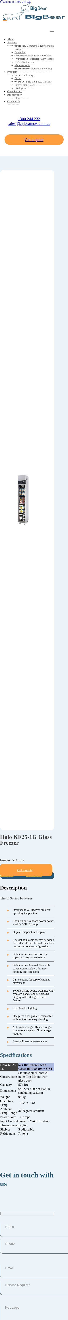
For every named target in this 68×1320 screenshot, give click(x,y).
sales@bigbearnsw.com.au (29, 123)
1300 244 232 (29, 118)
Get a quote (34, 139)
